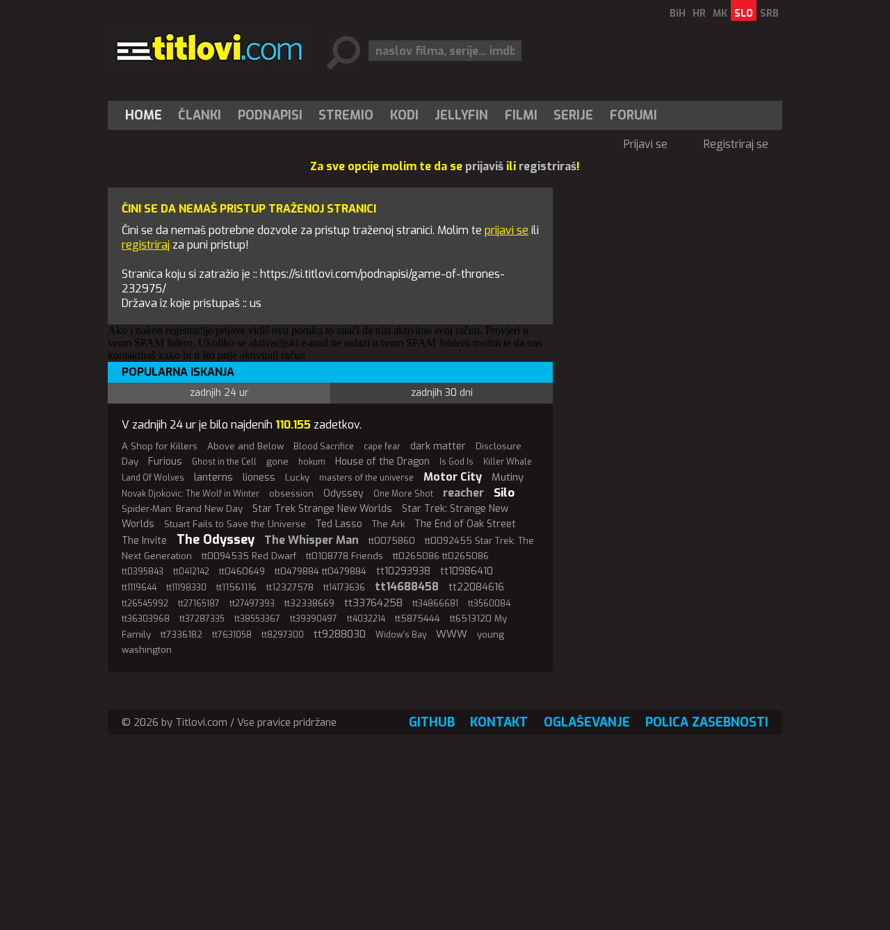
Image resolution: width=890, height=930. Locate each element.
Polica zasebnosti (706, 722)
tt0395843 (142, 571)
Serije (573, 115)
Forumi (633, 115)
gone (277, 461)
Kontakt (499, 722)
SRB (769, 13)
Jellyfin (461, 115)
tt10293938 (403, 571)
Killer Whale (507, 461)
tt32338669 (309, 603)
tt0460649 (242, 571)
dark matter (438, 446)
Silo (504, 493)
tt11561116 (236, 587)
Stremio (345, 115)
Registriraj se (736, 144)
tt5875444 (417, 618)
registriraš (547, 166)
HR (699, 13)
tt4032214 (366, 618)
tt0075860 (392, 541)
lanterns (213, 477)
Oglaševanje (587, 722)
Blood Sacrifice (323, 446)
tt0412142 (191, 571)
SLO (743, 13)
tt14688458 (407, 586)
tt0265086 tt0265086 (441, 556)
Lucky (297, 477)
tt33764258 (373, 603)
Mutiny (508, 477)
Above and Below (245, 446)
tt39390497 (313, 618)
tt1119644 (139, 587)
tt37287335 (202, 618)
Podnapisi (270, 115)
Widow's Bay (400, 634)
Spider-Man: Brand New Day (182, 509)
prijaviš (484, 166)
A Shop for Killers (159, 446)
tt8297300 (282, 634)
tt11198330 (186, 587)
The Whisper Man (311, 540)
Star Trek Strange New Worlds (322, 508)
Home (143, 115)
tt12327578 (290, 587)
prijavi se (506, 230)
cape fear (382, 446)
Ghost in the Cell (224, 461)
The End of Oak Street (465, 524)
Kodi (404, 115)
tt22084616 (476, 587)
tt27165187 (199, 603)
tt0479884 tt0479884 (320, 571)
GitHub (432, 722)
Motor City (452, 477)
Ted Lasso (339, 524)
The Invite (144, 540)
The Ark (388, 524)
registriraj (146, 245)
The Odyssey (215, 539)
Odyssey (343, 493)
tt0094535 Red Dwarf (249, 556)
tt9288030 (340, 634)
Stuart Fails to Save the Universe (235, 524)
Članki (199, 115)
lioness (259, 477)
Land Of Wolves (153, 477)
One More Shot (403, 493)
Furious (165, 461)
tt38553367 (257, 618)
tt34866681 (435, 603)
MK (720, 13)
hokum (311, 461)
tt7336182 (181, 634)
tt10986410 (466, 571)
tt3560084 (489, 603)
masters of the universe (366, 477)
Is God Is (456, 461)
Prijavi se (646, 144)
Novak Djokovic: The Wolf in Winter (190, 493)
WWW (451, 634)
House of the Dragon (382, 461)
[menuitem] (146, 115)
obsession (291, 493)
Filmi (521, 115)
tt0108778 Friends (344, 556)
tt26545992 (145, 603)
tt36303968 (146, 618)
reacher (463, 492)
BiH (678, 13)
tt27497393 (252, 603)
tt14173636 (344, 587)
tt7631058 (232, 634)
